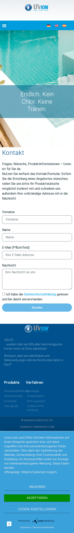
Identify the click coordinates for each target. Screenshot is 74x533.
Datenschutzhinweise (43, 527)
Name (6, 230)
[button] (4, 25)
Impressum (25, 527)
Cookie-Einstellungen (37, 509)
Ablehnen (37, 487)
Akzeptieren (37, 498)
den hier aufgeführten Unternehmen (39, 467)
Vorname (8, 212)
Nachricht (9, 265)
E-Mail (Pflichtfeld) (16, 247)
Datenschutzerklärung (40, 294)
